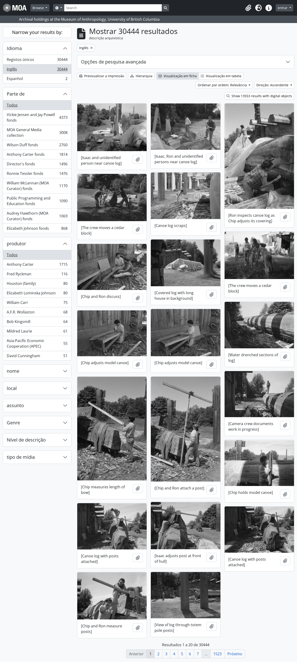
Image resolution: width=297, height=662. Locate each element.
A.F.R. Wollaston (37, 313)
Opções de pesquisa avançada (113, 62)
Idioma (14, 48)
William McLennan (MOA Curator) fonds (37, 185)
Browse (38, 8)
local (12, 388)
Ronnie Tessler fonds (37, 174)
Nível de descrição (26, 440)
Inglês (37, 70)
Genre (13, 422)
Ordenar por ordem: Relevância (223, 85)
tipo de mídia (21, 457)
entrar (283, 8)
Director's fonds (37, 165)
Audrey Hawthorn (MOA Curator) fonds (37, 216)
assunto (15, 405)
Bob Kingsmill (37, 322)
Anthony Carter (37, 265)
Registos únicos (37, 60)
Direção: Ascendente (272, 85)
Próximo (234, 653)
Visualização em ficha (180, 76)
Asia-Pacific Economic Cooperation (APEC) (37, 343)
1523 (217, 653)
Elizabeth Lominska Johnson (37, 294)
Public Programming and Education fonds (37, 201)
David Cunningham (37, 356)
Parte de (16, 94)
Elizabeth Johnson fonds (37, 229)
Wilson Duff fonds (37, 146)
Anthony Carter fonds (37, 155)
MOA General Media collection (37, 132)
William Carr (37, 303)
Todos (12, 105)
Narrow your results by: (37, 32)
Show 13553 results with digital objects (261, 96)
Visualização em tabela (223, 76)
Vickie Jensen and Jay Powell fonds (37, 117)
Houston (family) (37, 284)
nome (13, 371)
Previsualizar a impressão (103, 76)
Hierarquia (143, 76)
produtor (16, 243)
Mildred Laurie (37, 332)
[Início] (16, 8)
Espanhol (37, 79)
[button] (248, 8)
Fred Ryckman (37, 275)
